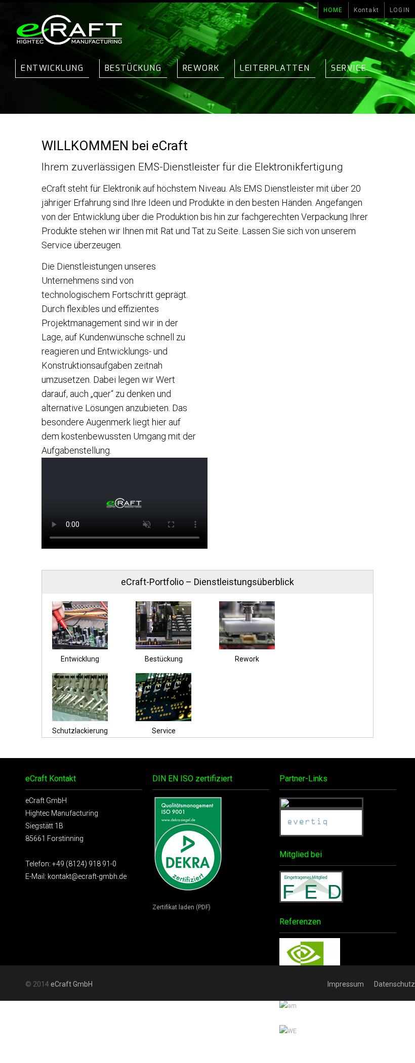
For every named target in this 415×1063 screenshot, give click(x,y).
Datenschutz (394, 984)
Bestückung (133, 68)
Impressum (345, 984)
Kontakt (366, 10)
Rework (201, 68)
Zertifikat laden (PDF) (181, 907)
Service (348, 68)
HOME (333, 10)
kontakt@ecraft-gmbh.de (87, 876)
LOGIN (400, 10)
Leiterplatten (275, 68)
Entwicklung (52, 68)
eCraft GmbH (72, 984)
